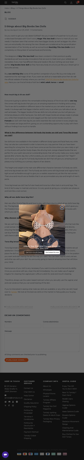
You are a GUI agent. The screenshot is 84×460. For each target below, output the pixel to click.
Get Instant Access (52, 252)
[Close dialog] (62, 207)
